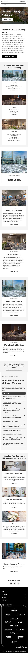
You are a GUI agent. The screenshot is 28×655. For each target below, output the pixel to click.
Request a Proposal (7, 19)
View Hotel (14, 507)
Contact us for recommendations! (14, 370)
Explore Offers (14, 533)
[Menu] (26, 1)
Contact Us (14, 483)
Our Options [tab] (6, 393)
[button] (13, 4)
